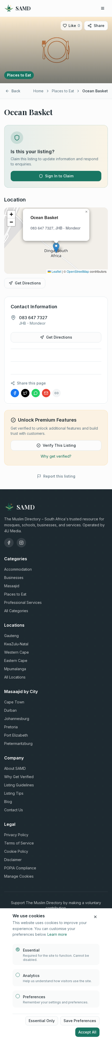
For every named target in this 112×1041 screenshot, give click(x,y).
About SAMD (15, 768)
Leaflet (56, 271)
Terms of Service (19, 843)
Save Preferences (80, 1020)
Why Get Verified (19, 776)
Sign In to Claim (59, 176)
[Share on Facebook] (15, 393)
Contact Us (13, 810)
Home (38, 91)
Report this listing (59, 476)
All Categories (16, 611)
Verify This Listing (59, 445)
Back (15, 91)
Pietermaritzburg (18, 743)
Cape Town (14, 702)
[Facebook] (9, 542)
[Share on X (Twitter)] (25, 393)
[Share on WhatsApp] (36, 393)
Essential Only (42, 1020)
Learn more (57, 934)
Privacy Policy (16, 835)
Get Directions (28, 283)
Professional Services (23, 602)
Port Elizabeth (16, 735)
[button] (56, 247)
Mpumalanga (15, 669)
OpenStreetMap (78, 271)
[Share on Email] (46, 393)
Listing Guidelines (19, 785)
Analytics (31, 975)
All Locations (15, 677)
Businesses (13, 577)
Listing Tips (13, 793)
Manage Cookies (19, 876)
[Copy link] (56, 393)
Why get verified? (56, 456)
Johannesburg (16, 718)
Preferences (34, 997)
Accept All (87, 1032)
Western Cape (16, 652)
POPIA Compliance (20, 868)
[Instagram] (21, 542)
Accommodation (18, 569)
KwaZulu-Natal (16, 644)
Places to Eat (63, 91)
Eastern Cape (15, 660)
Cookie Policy (16, 851)
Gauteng (11, 635)
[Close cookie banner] (95, 917)
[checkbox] (18, 949)
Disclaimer (13, 859)
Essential (31, 950)
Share (99, 25)
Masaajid (11, 586)
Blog (8, 801)
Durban (10, 710)
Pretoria (11, 727)
